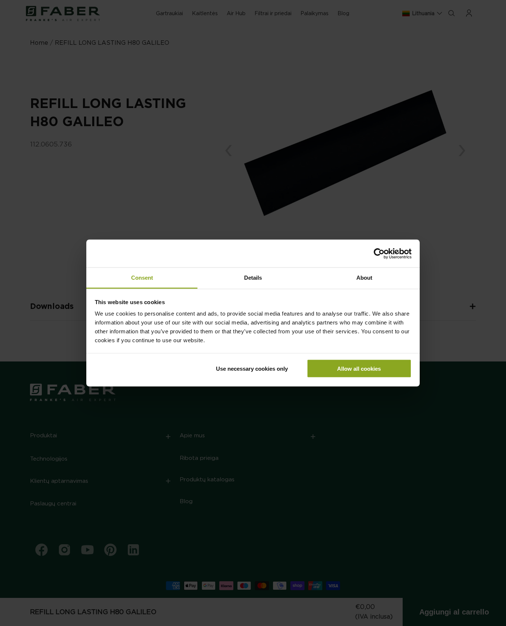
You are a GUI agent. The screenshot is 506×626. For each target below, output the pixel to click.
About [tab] (364, 278)
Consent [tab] (142, 278)
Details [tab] (253, 278)
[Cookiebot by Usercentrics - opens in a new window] (379, 253)
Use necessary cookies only (252, 368)
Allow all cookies (359, 368)
